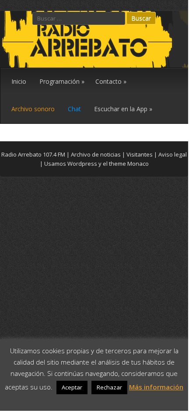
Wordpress (82, 163)
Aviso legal (172, 154)
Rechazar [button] (109, 387)
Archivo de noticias (96, 154)
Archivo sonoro (33, 109)
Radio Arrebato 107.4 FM (33, 154)
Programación (61, 81)
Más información (156, 386)
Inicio (18, 81)
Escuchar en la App (123, 109)
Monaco (138, 163)
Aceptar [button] (72, 387)
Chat (74, 109)
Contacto (110, 81)
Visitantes (139, 154)
